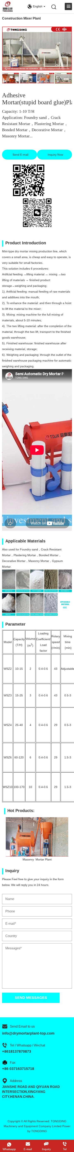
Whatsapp (9, 1149)
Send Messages (31, 998)
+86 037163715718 (18, 1069)
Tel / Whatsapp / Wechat (27, 1045)
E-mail (28, 1149)
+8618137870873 (16, 1051)
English (37, 6)
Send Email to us (22, 1026)
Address (16, 1081)
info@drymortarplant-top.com (28, 1033)
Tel (65, 1149)
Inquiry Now (55, 154)
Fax (12, 1062)
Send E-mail (20, 154)
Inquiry (46, 1149)
